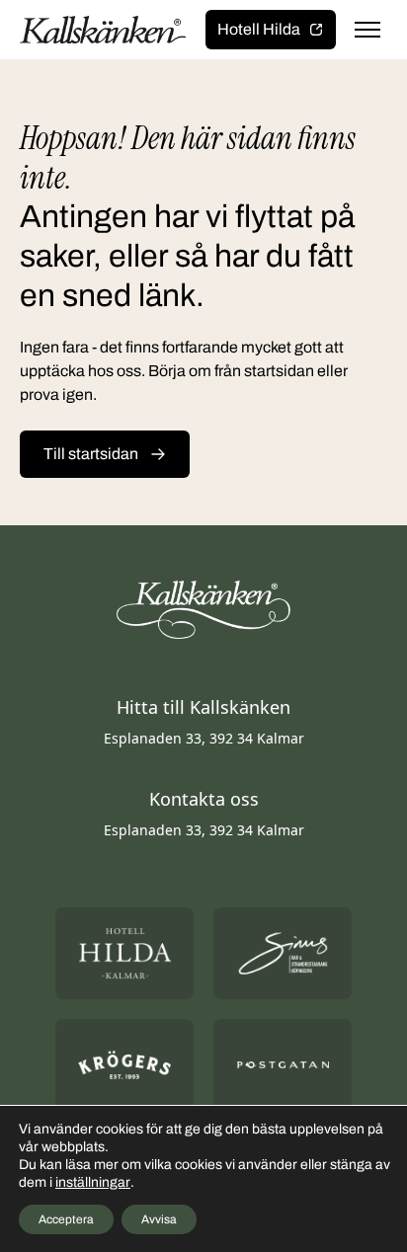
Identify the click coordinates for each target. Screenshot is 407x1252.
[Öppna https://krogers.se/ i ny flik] (124, 1065)
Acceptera (66, 1219)
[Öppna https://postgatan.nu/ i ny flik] (283, 1065)
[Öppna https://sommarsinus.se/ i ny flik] (283, 953)
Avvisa (159, 1219)
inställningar (92, 1182)
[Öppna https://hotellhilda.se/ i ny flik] (124, 953)
